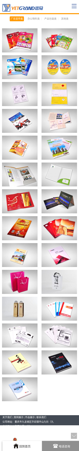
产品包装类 (50, 18)
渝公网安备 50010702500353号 (34, 439)
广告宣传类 (17, 18)
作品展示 (30, 417)
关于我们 (7, 417)
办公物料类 (34, 18)
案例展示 (18, 417)
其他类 (64, 18)
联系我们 (41, 417)
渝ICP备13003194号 (27, 435)
